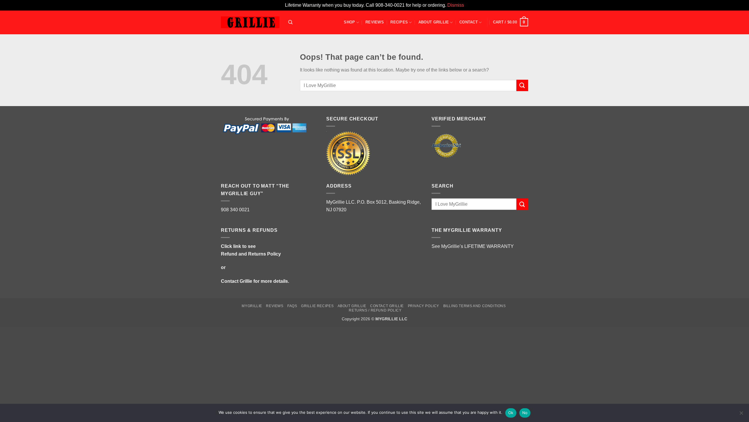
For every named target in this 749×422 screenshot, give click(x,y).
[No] (741, 414)
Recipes (399, 22)
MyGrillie (252, 306)
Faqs (292, 306)
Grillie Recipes (317, 306)
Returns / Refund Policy (375, 310)
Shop (349, 22)
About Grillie (433, 22)
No (525, 412)
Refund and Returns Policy (251, 253)
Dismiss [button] (455, 5)
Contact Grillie (236, 281)
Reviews (374, 22)
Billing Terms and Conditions (474, 306)
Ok (510, 412)
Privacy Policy (423, 306)
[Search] (290, 22)
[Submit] (522, 85)
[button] (510, 22)
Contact (468, 22)
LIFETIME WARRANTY (489, 246)
